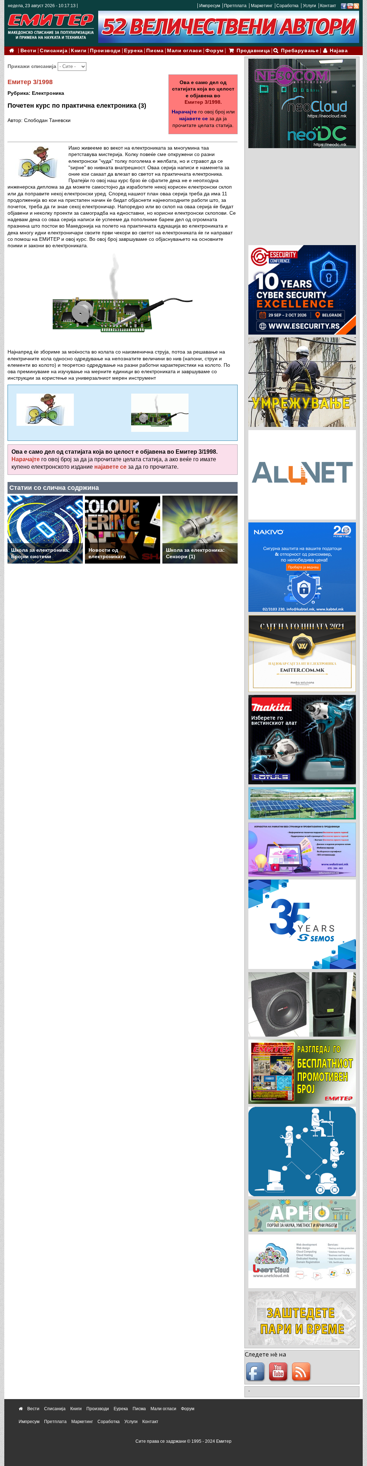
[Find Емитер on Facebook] (256, 1372)
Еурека (133, 50)
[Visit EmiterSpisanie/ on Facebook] (344, 5)
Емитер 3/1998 (30, 82)
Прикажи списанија (33, 66)
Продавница (253, 50)
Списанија (53, 50)
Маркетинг (261, 5)
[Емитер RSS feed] (302, 1372)
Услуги (309, 5)
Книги (79, 50)
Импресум (209, 5)
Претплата (235, 5)
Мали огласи (184, 50)
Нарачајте (184, 112)
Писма (154, 50)
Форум (214, 50)
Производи (105, 50)
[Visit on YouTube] (350, 5)
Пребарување (300, 50)
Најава (339, 50)
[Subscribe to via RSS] (356, 5)
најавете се (193, 118)
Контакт (328, 5)
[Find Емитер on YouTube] (279, 1372)
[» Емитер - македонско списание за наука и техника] (51, 25)
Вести (28, 50)
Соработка (287, 5)
